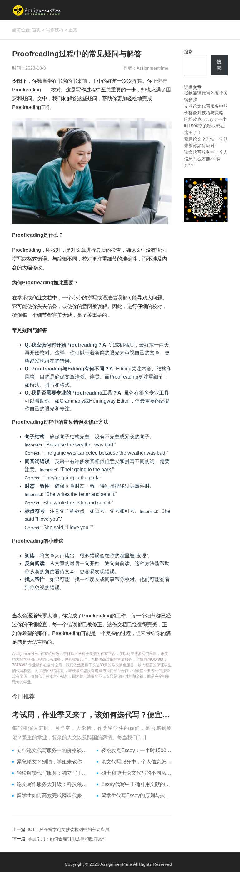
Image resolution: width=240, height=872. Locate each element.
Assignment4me (116, 864)
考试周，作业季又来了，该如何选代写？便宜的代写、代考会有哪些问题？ (92, 714)
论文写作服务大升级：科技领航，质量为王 (52, 784)
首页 (36, 29)
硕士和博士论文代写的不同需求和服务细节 (136, 773)
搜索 (188, 51)
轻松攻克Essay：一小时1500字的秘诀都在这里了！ (136, 750)
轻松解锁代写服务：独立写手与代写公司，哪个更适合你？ (52, 773)
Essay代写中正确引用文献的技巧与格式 (136, 784)
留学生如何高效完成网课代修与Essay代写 (52, 795)
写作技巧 (54, 29)
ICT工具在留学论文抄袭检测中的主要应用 (68, 829)
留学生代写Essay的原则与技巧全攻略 (136, 795)
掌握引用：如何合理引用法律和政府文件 (67, 838)
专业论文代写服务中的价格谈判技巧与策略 (52, 750)
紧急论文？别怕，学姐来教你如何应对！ (52, 761)
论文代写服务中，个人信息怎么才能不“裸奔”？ (136, 761)
